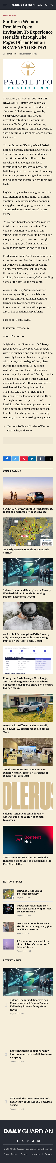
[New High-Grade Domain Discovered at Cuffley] (28, 531)
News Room (11, 54)
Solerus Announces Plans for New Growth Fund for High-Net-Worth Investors (23, 817)
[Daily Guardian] (26, 5)
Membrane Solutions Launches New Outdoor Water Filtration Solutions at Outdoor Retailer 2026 (25, 773)
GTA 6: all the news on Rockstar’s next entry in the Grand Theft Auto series (31, 1102)
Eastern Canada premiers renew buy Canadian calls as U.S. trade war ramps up (31, 1054)
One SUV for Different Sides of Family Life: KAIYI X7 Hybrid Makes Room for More (26, 728)
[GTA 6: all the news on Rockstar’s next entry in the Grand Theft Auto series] (28, 1081)
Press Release (9, 15)
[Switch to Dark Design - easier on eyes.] (51, 5)
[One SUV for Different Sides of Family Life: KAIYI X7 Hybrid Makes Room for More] (28, 708)
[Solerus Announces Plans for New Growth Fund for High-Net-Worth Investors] (28, 796)
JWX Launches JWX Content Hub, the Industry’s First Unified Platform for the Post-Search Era (27, 861)
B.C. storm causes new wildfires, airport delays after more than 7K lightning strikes (33, 944)
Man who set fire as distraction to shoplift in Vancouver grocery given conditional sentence (35, 926)
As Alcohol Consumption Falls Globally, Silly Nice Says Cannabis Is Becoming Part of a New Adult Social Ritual (26, 637)
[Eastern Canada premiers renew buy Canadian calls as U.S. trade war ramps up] (28, 1033)
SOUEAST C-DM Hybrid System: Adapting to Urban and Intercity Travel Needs (28, 510)
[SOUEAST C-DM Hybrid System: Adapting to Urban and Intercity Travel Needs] (28, 491)
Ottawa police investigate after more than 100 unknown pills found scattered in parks (34, 908)
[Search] (46, 4)
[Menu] (5, 4)
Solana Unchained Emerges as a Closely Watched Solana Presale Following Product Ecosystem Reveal (27, 593)
